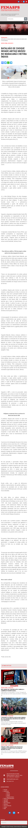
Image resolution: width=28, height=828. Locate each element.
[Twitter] (24, 2)
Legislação (6, 799)
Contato (5, 807)
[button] (24, 22)
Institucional (6, 791)
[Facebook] (19, 2)
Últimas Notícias (7, 802)
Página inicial (4, 37)
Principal (5, 789)
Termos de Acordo (7, 805)
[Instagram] (21, 2)
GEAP (5, 808)
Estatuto (8, 795)
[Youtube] (26, 2)
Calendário (6, 801)
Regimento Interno (10, 797)
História (8, 792)
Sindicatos (6, 804)
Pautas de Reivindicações (9, 798)
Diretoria (8, 794)
